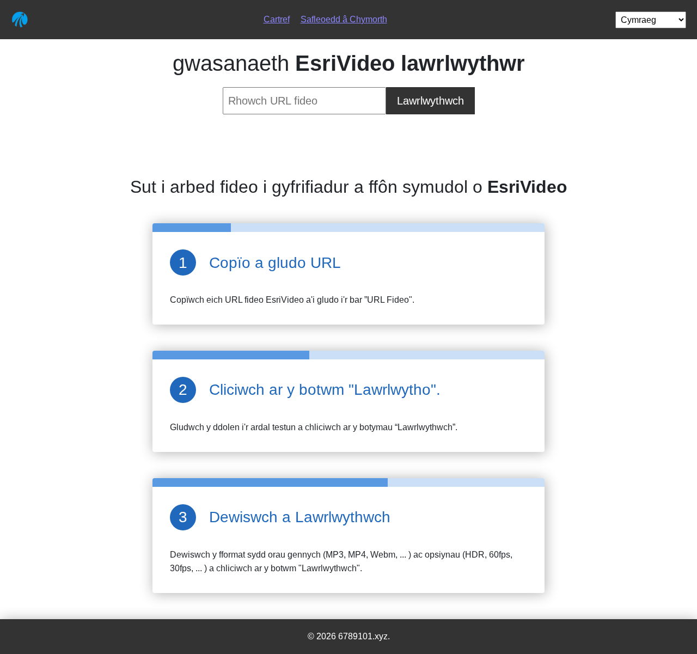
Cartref (277, 19)
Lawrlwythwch (430, 101)
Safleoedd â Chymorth (344, 19)
